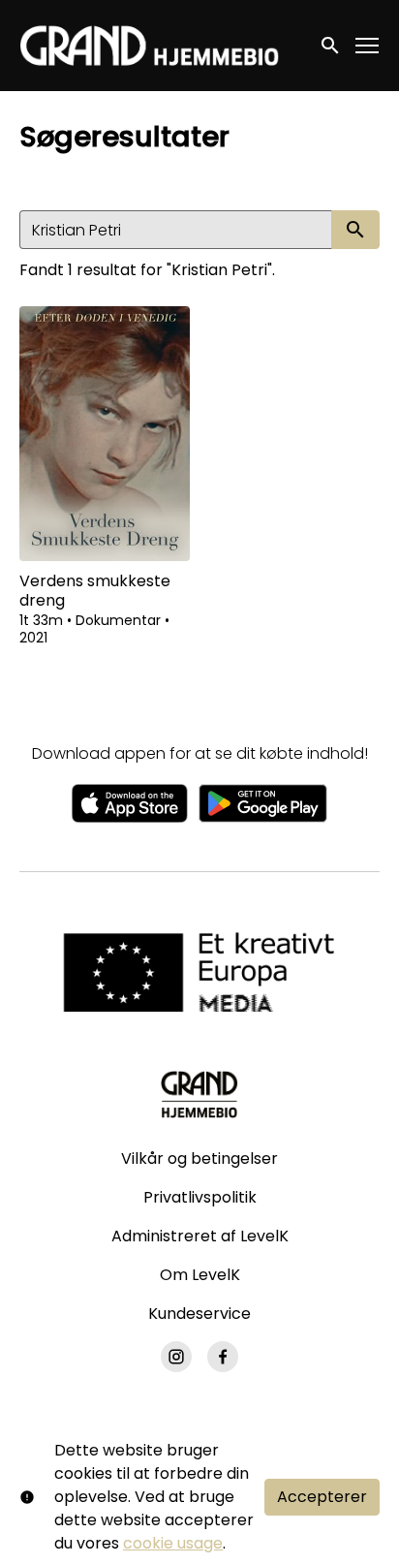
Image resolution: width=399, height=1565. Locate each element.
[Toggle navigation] (368, 46)
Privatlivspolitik (200, 1197)
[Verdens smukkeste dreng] (104, 433)
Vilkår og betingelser (199, 1158)
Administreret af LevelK (200, 1236)
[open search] (331, 45)
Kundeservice (199, 1313)
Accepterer (322, 1497)
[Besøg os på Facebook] (222, 1356)
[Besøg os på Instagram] (176, 1356)
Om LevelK (200, 1275)
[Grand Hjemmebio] (199, 1094)
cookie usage (173, 1543)
